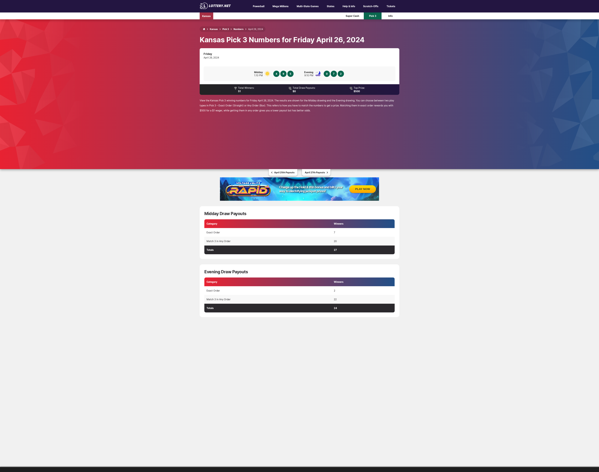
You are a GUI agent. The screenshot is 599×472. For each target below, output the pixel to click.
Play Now (362, 189)
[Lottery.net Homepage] (204, 29)
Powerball (258, 6)
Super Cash (352, 15)
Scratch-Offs (370, 6)
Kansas (206, 15)
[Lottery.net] (215, 8)
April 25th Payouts (284, 172)
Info (390, 15)
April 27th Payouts (315, 172)
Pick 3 (372, 15)
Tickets (391, 6)
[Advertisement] (299, 136)
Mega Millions (281, 6)
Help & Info (349, 6)
